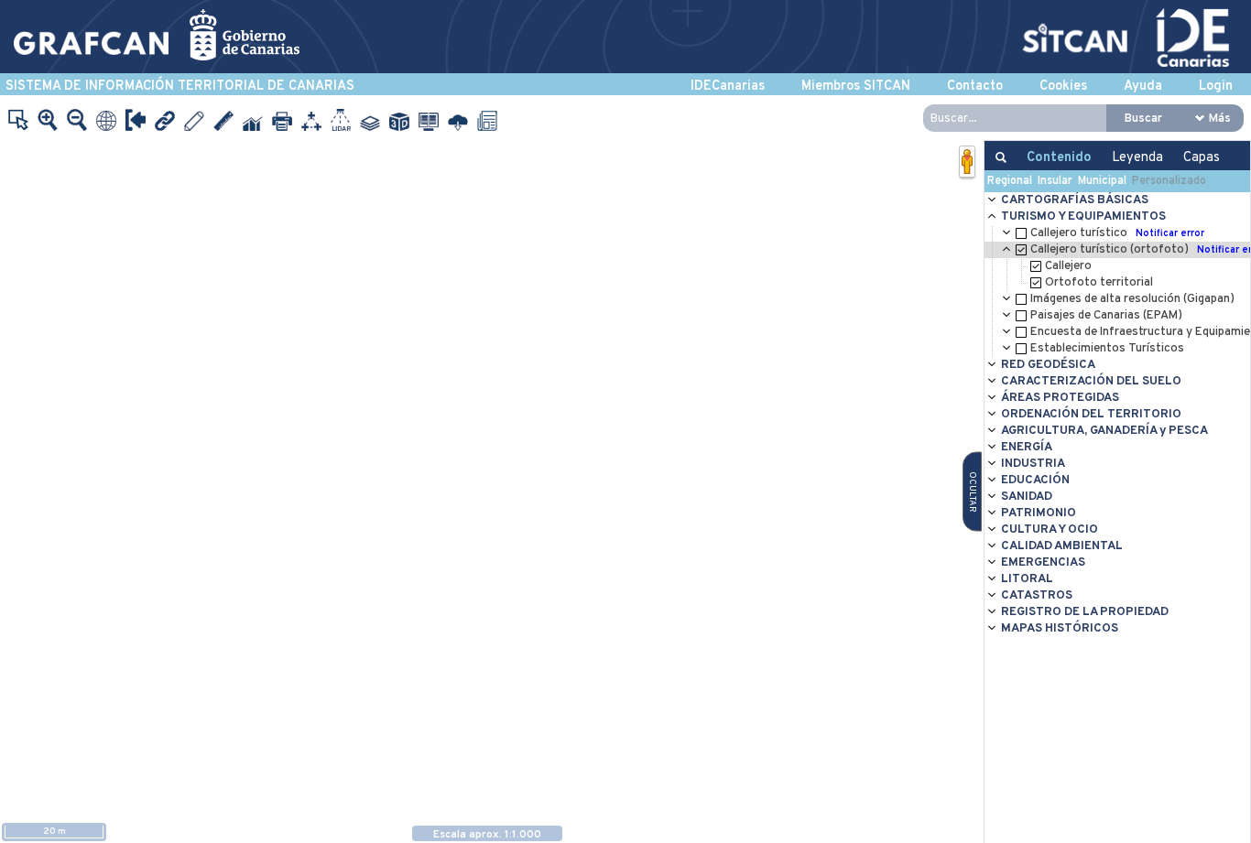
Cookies (1063, 86)
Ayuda (1143, 86)
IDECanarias (728, 86)
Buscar (1143, 118)
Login (1216, 86)
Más (1220, 118)
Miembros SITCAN (855, 86)
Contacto (975, 86)
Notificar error (1170, 233)
